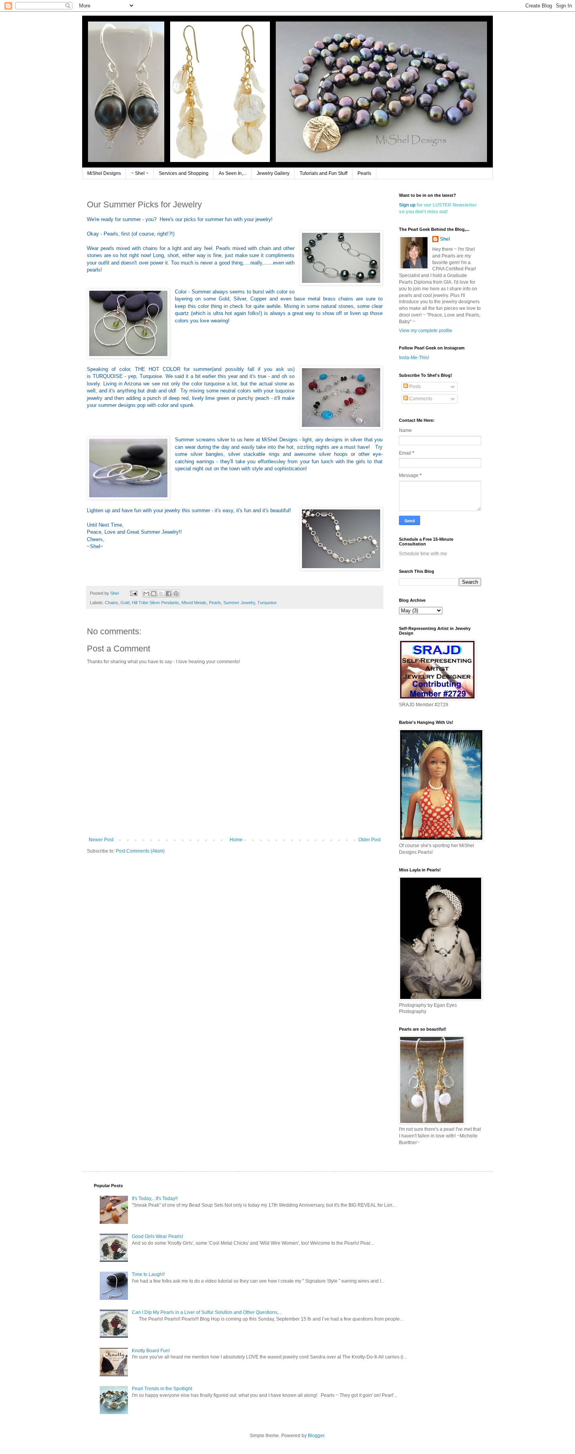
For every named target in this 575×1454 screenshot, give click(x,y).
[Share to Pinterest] (176, 593)
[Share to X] (161, 593)
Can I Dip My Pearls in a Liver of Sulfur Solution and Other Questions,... (207, 1312)
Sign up (407, 205)
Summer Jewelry (239, 602)
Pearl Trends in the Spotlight (162, 1388)
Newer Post (101, 839)
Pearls (364, 173)
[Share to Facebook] (168, 593)
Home (236, 839)
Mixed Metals (194, 602)
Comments (420, 398)
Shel (445, 239)
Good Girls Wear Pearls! (157, 1236)
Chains (111, 602)
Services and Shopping (183, 173)
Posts (414, 386)
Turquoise (267, 602)
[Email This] (146, 593)
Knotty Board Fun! (151, 1350)
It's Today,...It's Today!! (155, 1198)
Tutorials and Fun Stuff (323, 173)
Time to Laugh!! (148, 1274)
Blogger (316, 1435)
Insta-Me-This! (414, 357)
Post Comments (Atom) (140, 851)
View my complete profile (425, 330)
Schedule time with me (423, 553)
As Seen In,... (232, 173)
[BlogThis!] (154, 593)
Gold (124, 602)
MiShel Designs (104, 173)
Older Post (369, 839)
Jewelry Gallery (273, 173)
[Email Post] (133, 593)
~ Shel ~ (140, 173)
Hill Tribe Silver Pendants (155, 602)
